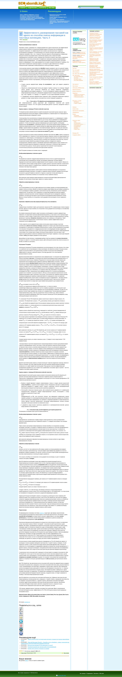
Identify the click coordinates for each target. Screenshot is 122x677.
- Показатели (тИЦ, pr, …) (79, 124)
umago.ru (42, 513)
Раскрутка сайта (76, 120)
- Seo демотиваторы (78, 76)
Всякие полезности (77, 91)
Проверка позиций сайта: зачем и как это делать (95, 38)
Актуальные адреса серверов (57, 19)
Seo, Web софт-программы (79, 73)
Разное (74, 114)
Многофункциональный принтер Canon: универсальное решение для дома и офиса (96, 74)
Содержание (32, 7)
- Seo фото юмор (77, 79)
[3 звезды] (21, 650)
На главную (83, 673)
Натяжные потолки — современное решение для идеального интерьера (95, 34)
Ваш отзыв (23, 653)
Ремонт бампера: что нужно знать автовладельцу (95, 52)
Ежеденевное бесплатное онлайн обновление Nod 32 (58, 15)
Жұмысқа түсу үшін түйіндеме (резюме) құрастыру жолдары (94, 59)
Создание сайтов (76, 134)
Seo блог (75, 68)
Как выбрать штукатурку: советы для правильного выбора (95, 55)
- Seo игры (76, 77)
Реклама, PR (75, 133)
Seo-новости (75, 84)
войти (26, 660)
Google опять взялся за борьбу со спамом (38, 648)
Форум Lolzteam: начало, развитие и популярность (95, 63)
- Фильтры (76, 127)
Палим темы (75, 108)
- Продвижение (77, 126)
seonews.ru (27, 602)
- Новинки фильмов (78, 116)
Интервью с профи (77, 100)
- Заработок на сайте (78, 95)
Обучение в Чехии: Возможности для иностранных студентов (94, 66)
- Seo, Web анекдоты (78, 80)
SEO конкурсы (76, 71)
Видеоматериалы (76, 89)
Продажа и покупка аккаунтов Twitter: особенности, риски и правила (96, 48)
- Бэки (75, 121)
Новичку (74, 107)
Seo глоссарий (76, 70)
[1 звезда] (19, 650)
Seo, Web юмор (76, 75)
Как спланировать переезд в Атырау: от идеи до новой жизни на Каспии (95, 41)
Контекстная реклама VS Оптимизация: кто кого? (40, 645)
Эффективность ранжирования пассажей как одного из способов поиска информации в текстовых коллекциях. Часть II (43, 35)
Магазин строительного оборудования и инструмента (96, 70)
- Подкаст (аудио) (78, 103)
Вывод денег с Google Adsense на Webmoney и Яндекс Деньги (79, 61)
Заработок (75, 93)
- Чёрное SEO (77, 129)
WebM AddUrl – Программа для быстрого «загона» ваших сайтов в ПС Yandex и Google (60, 22)
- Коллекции (76, 115)
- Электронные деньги (79, 96)
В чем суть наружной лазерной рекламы (79, 53)
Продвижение (76, 112)
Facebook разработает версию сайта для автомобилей (42, 647)
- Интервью (76, 101)
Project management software (95, 77)
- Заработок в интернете (79, 94)
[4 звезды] (22, 650)
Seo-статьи (66, 653)
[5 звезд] (23, 650)
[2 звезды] (20, 650)
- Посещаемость (77, 125)
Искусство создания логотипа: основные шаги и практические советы (95, 82)
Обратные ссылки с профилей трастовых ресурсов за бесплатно (79, 57)
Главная (22, 7)
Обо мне (52, 7)
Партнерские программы (78, 110)
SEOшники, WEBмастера (78, 87)
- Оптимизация (77, 123)
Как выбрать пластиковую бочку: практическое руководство (95, 45)
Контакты (42, 7)
